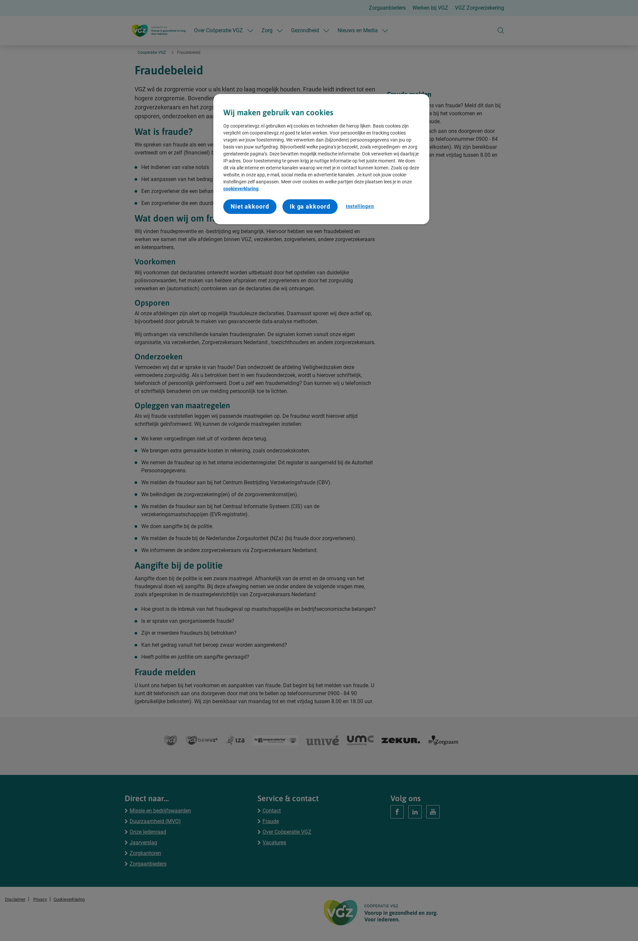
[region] (321, 159)
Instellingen (360, 206)
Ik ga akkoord (310, 206)
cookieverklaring (241, 188)
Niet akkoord (250, 206)
